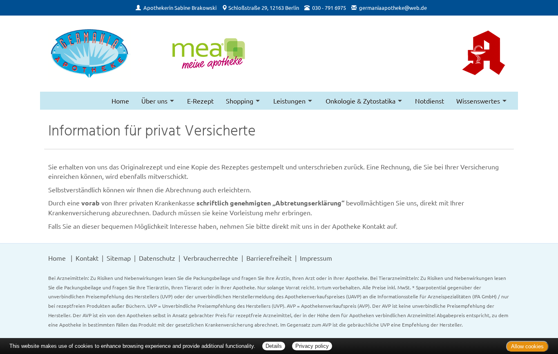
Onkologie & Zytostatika (360, 101)
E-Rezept (200, 101)
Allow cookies (527, 346)
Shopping (239, 101)
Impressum (316, 258)
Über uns (154, 101)
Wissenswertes (478, 101)
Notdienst (429, 101)
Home (120, 101)
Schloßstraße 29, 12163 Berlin (263, 7)
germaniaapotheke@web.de (393, 7)
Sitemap (119, 258)
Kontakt (87, 258)
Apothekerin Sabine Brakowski (180, 7)
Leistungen (289, 101)
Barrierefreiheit (269, 258)
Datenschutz (157, 258)
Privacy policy (312, 346)
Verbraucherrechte (210, 258)
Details (274, 346)
